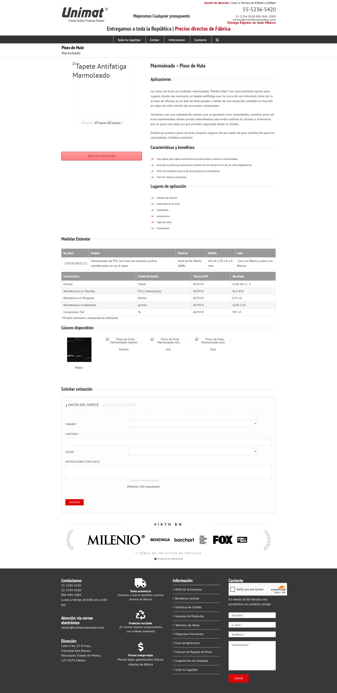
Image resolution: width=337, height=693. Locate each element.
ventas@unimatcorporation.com (254, 19)
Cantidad (72, 434)
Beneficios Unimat (187, 598)
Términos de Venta (187, 625)
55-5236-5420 (259, 9)
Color (70, 452)
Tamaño (71, 424)
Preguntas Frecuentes (189, 634)
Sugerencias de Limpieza (191, 661)
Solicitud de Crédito (188, 607)
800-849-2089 (266, 16)
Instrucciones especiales (82, 461)
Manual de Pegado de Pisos (193, 652)
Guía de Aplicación (187, 643)
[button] (217, 39)
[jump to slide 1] (88, 127)
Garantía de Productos (189, 616)
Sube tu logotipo (186, 670)
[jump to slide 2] (101, 127)
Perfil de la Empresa (188, 589)
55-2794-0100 (245, 16)
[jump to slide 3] (115, 127)
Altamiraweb (177, 559)
